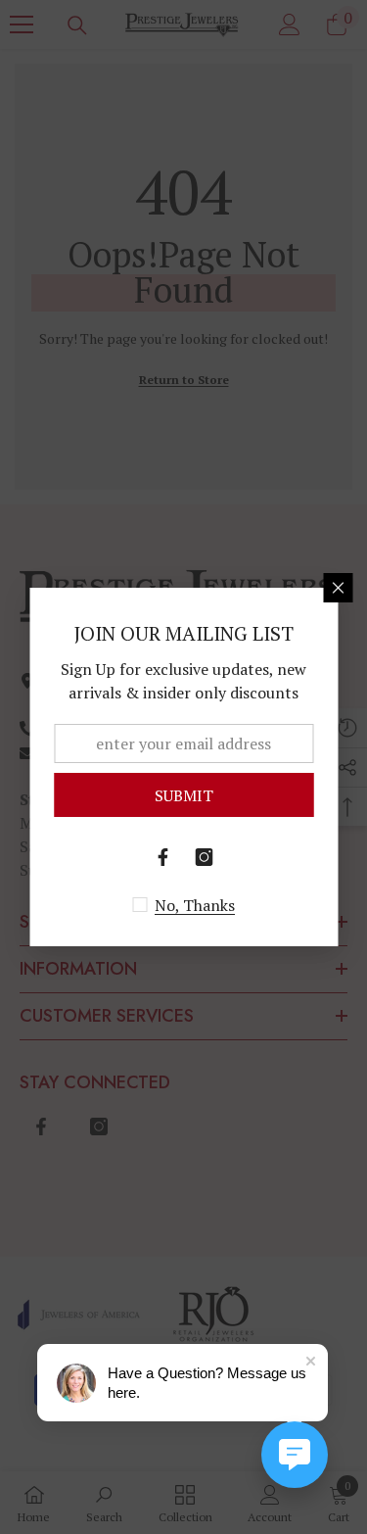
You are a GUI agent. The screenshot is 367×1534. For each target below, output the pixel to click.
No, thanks (195, 905)
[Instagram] (204, 857)
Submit (184, 795)
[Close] (337, 587)
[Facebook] (163, 857)
